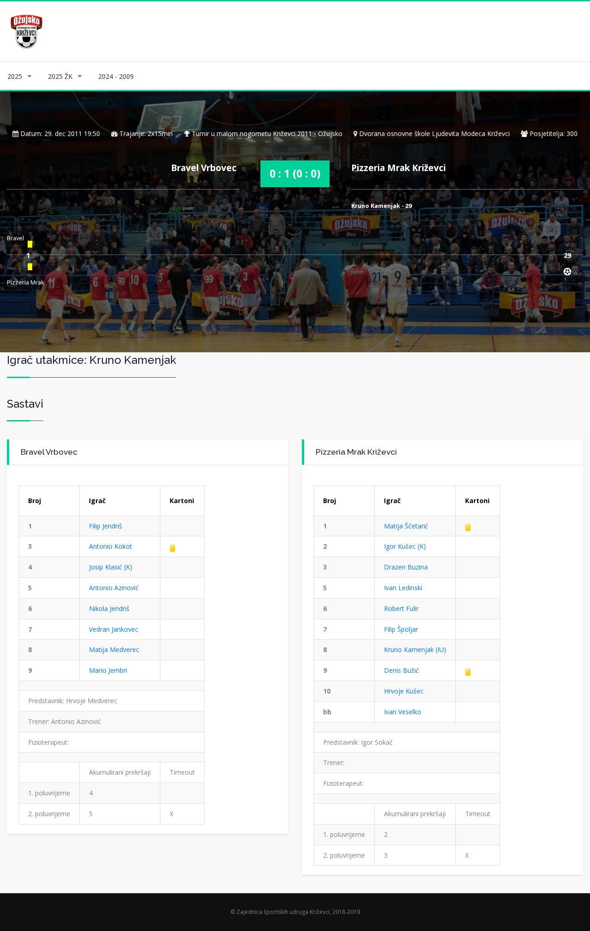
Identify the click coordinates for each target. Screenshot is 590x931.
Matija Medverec (114, 649)
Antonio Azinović (114, 587)
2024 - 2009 (116, 76)
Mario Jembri (108, 670)
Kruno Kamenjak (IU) (415, 649)
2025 (14, 76)
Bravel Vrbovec (203, 167)
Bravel (15, 238)
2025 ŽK (60, 76)
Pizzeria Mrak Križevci (398, 167)
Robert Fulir (401, 608)
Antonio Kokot (110, 546)
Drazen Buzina (406, 567)
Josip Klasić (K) (110, 567)
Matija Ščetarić (406, 526)
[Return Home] (25, 30)
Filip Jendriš (105, 526)
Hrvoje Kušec (404, 691)
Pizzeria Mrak (25, 282)
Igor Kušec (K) (405, 546)
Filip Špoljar (401, 629)
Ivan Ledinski (403, 587)
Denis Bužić (401, 670)
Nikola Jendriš (109, 608)
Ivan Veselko (402, 711)
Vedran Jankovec (113, 629)
